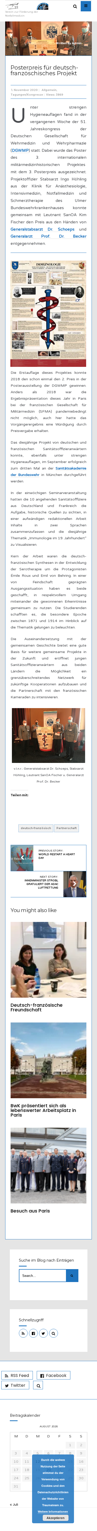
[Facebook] (33, 1333)
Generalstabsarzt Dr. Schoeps (42, 229)
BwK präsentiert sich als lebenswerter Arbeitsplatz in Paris (43, 1110)
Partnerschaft (66, 828)
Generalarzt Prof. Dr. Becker (48, 236)
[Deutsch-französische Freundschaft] (48, 960)
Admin (76, 43)
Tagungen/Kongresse (27, 94)
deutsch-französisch (36, 828)
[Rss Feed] (23, 1333)
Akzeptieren (55, 1517)
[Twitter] (43, 1333)
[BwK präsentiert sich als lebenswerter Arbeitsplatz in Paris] (48, 1060)
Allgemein (49, 90)
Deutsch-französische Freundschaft (37, 1007)
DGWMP (20, 150)
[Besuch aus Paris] (48, 1165)
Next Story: (41, 882)
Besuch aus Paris (30, 1211)
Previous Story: (57, 854)
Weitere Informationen (53, 1511)
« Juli (14, 1504)
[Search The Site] (53, 1333)
